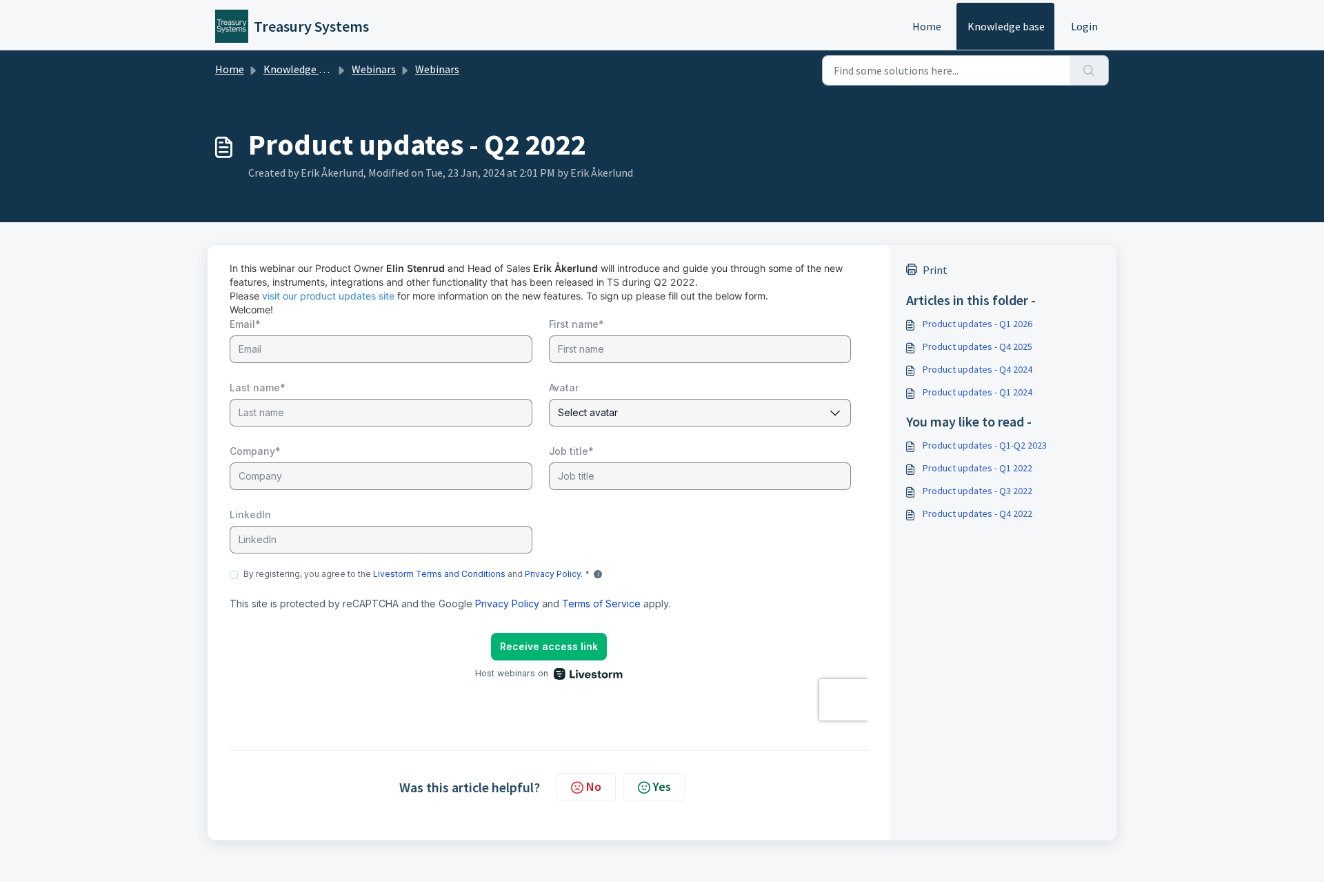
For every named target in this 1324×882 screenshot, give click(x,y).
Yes (662, 786)
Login (1084, 26)
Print (935, 270)
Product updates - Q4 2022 (977, 513)
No (593, 786)
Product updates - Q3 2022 (977, 490)
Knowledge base (1006, 26)
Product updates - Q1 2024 (977, 392)
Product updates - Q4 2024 (977, 369)
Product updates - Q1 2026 (977, 323)
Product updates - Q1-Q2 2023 (985, 445)
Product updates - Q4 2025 (977, 346)
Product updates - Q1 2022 (977, 468)
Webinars (374, 69)
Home (926, 26)
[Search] (1089, 70)
